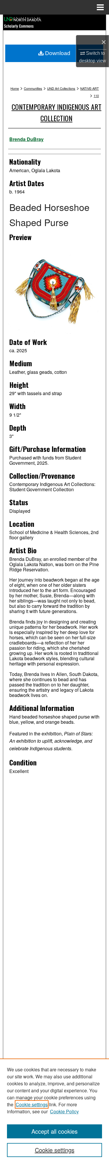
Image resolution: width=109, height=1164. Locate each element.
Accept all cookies (54, 1131)
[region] (54, 1111)
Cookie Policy (64, 1111)
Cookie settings (32, 1104)
